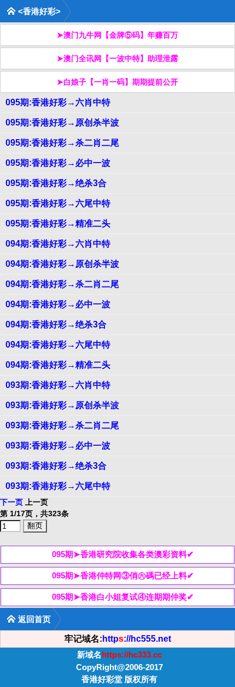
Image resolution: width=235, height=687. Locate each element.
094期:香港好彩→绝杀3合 (56, 324)
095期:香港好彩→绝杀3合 (56, 183)
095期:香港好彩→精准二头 (57, 223)
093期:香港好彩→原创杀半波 (62, 405)
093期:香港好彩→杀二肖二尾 (62, 425)
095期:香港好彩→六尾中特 (57, 203)
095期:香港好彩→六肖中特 (57, 102)
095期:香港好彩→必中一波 (57, 163)
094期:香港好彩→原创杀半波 (62, 263)
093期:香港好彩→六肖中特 (57, 385)
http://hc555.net (136, 638)
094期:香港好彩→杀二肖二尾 (62, 284)
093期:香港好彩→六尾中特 (57, 486)
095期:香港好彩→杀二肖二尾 (62, 142)
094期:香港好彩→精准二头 (57, 364)
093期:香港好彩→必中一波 (57, 445)
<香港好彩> (39, 11)
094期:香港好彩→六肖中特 (57, 243)
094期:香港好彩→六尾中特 (57, 344)
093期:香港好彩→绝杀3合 (56, 465)
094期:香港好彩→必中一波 (57, 304)
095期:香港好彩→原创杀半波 (62, 122)
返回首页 (34, 619)
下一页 (11, 502)
